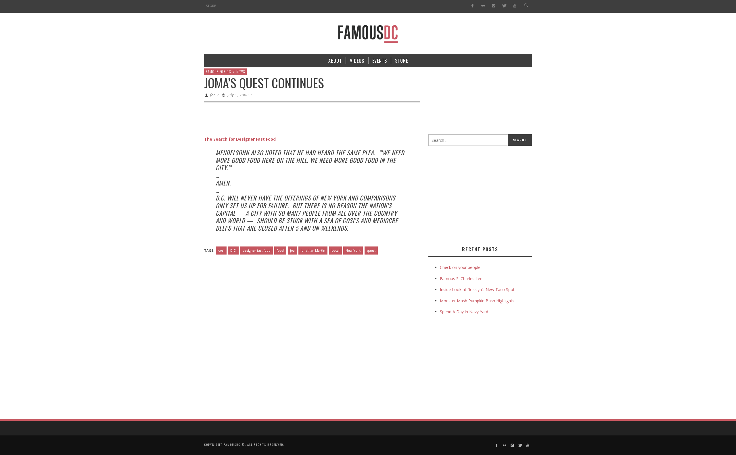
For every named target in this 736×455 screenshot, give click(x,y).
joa (292, 250)
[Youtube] (514, 6)
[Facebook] (472, 6)
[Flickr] (483, 6)
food (280, 250)
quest (371, 250)
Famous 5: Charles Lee (461, 278)
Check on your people (461, 267)
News (240, 71)
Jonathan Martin (313, 250)
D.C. (233, 250)
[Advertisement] (476, 194)
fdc (212, 95)
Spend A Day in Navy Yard (464, 311)
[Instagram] (493, 6)
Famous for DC (218, 71)
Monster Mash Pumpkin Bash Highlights (477, 300)
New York (353, 250)
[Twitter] (504, 6)
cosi (221, 250)
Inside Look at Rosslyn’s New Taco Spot (477, 289)
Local (335, 250)
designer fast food (257, 250)
